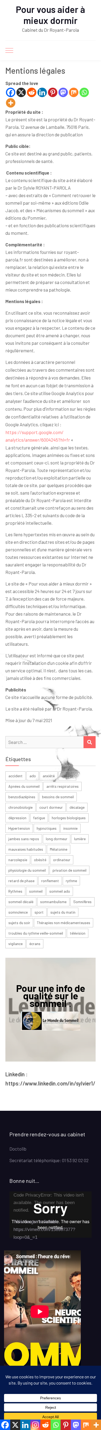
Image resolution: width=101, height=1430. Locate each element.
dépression (17, 817)
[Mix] (73, 92)
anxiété (49, 775)
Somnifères (82, 901)
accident (15, 775)
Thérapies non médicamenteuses (63, 922)
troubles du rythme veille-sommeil (35, 933)
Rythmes (15, 891)
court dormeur (51, 807)
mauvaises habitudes (25, 849)
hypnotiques (47, 828)
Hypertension (19, 828)
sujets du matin (62, 912)
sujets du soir (19, 922)
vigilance (15, 943)
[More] (10, 103)
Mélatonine (58, 849)
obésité (40, 859)
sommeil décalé (20, 901)
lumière (80, 838)
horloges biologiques (69, 817)
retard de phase (21, 880)
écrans (34, 943)
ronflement (50, 880)
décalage (77, 807)
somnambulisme (53, 901)
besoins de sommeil (58, 796)
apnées (67, 775)
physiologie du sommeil (27, 870)
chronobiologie (20, 807)
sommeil (36, 891)
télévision (77, 933)
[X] (21, 92)
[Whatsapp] (84, 92)
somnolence (18, 912)
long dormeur (56, 838)
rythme (71, 880)
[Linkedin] (42, 92)
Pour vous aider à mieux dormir (50, 15)
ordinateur (61, 859)
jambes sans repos (23, 838)
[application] (50, 1214)
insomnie (70, 828)
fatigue (39, 817)
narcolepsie (17, 859)
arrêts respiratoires (62, 786)
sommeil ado (59, 891)
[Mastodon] (63, 92)
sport (39, 912)
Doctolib (17, 1148)
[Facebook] (10, 92)
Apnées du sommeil (24, 786)
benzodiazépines (21, 796)
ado (32, 775)
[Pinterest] (52, 92)
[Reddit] (31, 92)
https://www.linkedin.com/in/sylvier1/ (50, 1083)
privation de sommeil (69, 870)
